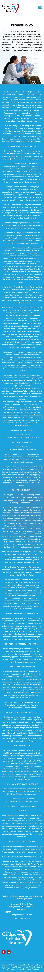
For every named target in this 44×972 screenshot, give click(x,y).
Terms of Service (15, 967)
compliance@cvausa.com (13, 766)
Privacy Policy (28, 967)
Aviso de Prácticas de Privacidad (28, 969)
